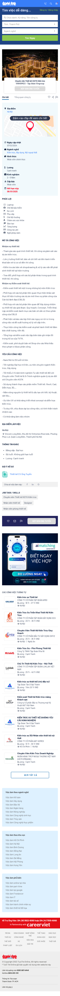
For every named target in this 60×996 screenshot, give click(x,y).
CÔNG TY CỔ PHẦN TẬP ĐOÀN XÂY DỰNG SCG (36, 618)
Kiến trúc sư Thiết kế (27, 597)
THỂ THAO (41, 933)
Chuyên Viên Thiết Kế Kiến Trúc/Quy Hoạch (35, 631)
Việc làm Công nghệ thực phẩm (19, 822)
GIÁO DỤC (52, 933)
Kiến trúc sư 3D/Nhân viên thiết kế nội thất (36, 736)
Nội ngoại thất (31, 152)
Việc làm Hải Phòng (14, 861)
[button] (51, 3)
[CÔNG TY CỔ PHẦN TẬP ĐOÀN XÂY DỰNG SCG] (9, 617)
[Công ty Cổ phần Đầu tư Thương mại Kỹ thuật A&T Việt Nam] (9, 701)
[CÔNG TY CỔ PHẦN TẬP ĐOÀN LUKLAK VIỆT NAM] (9, 668)
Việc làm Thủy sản (14, 819)
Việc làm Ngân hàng (14, 808)
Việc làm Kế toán (13, 797)
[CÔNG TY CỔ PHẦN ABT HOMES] (9, 740)
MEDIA (7, 933)
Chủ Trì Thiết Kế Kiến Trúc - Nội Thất (34, 663)
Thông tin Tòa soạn (9, 978)
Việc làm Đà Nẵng (13, 858)
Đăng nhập (53, 10)
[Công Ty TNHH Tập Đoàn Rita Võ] (9, 653)
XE (19, 941)
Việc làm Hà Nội (13, 843)
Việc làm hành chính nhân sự (18, 904)
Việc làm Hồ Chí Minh (15, 840)
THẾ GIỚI (7, 941)
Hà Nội (10, 111)
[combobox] (30, 17)
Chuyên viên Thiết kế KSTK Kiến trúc (20, 497)
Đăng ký (43, 10)
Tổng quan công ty (22, 97)
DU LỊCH (19, 945)
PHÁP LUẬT (7, 945)
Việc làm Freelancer (14, 893)
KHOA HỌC (41, 937)
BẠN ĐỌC (52, 937)
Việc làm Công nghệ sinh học (18, 815)
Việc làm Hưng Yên (14, 865)
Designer (28, 503)
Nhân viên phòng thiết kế (14, 508)
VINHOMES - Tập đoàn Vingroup (30, 83)
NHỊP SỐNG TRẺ (30, 934)
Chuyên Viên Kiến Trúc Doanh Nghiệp (35, 753)
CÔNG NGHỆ (19, 937)
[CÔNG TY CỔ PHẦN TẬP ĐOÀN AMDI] (9, 602)
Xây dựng (20, 152)
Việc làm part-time (14, 886)
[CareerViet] (38, 924)
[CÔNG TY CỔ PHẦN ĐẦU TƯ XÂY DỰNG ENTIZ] (9, 635)
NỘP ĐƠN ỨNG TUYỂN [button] (30, 88)
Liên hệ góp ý (7, 987)
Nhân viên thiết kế (11, 503)
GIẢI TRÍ (30, 944)
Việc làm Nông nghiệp (15, 811)
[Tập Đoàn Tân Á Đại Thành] (9, 686)
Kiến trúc (11, 152)
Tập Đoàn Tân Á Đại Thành (28, 684)
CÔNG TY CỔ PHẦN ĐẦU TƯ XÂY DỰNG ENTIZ (36, 636)
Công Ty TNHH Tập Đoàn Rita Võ (31, 651)
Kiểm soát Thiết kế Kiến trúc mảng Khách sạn (34, 698)
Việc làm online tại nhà (16, 883)
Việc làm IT (10, 897)
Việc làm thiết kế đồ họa (16, 908)
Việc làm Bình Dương (15, 847)
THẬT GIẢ (52, 941)
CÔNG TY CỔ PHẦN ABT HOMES (30, 741)
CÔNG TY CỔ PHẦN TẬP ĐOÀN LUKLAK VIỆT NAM (35, 668)
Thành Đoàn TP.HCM (10, 981)
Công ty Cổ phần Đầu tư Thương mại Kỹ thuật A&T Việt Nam (34, 704)
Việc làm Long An (13, 854)
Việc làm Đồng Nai (14, 851)
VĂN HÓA (30, 940)
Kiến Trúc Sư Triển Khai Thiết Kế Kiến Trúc (35, 613)
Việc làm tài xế (12, 900)
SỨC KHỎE (41, 941)
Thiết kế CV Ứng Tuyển (21, 474)
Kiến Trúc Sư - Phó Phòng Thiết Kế (34, 648)
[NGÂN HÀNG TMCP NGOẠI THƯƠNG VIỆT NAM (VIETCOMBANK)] (9, 758)
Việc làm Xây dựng (14, 801)
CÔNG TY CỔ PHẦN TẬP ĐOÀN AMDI (32, 600)
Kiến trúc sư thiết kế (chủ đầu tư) (33, 681)
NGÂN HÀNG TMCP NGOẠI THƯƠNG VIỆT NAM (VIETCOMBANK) (36, 757)
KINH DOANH (19, 933)
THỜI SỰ (8, 937)
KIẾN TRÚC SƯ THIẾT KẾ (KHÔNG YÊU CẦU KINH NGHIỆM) (35, 718)
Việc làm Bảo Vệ (13, 804)
